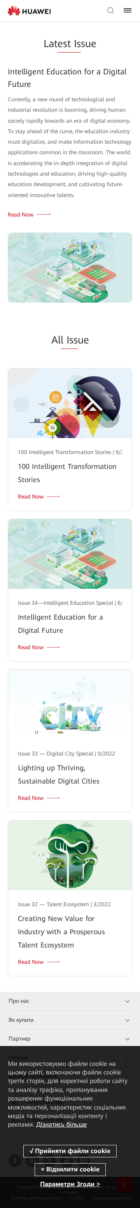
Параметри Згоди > (70, 1184)
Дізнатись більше (61, 1124)
